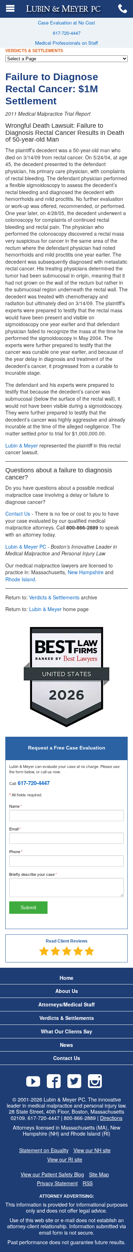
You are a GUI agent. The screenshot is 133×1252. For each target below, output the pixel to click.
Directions (111, 1117)
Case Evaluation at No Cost (66, 22)
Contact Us (17, 513)
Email (22, 828)
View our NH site (92, 1150)
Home (66, 978)
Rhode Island (20, 579)
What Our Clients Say (66, 1031)
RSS (88, 1183)
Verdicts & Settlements (54, 597)
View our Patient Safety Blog (52, 1174)
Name (23, 806)
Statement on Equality (43, 1150)
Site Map (99, 1174)
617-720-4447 (67, 32)
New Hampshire (86, 572)
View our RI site (64, 1160)
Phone (23, 851)
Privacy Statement (57, 1183)
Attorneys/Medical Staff (66, 1004)
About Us (66, 991)
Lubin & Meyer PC (25, 546)
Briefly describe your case (40, 874)
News (66, 1045)
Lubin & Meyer (21, 445)
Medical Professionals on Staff (66, 42)
